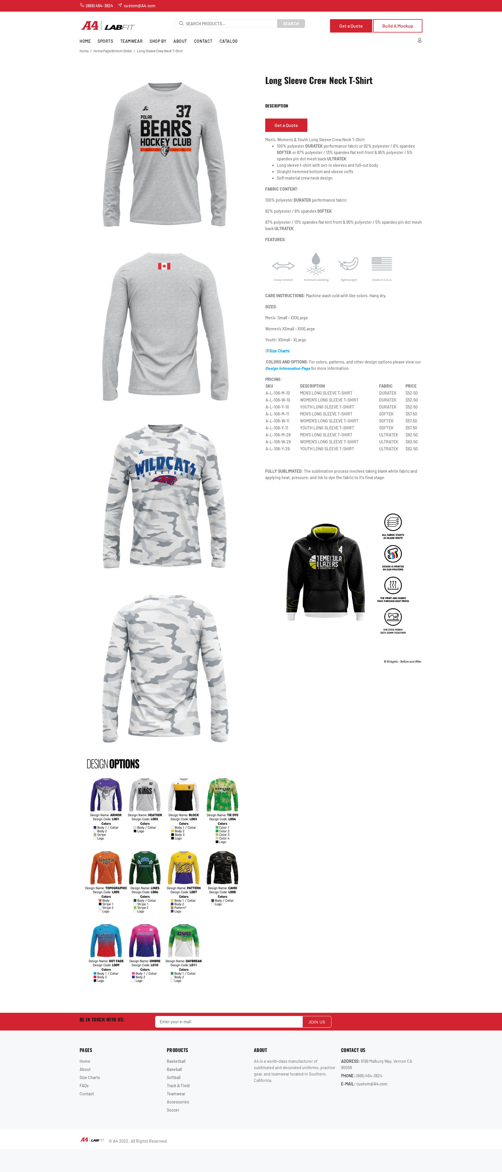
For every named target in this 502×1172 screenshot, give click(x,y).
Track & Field (178, 1085)
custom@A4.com (372, 1083)
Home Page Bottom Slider (113, 51)
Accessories (178, 1101)
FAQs (84, 1085)
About (85, 1069)
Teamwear (176, 1093)
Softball (173, 1077)
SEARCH (291, 23)
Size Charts (90, 1077)
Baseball (174, 1069)
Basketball (176, 1061)
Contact (87, 1093)
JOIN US (317, 1022)
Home (84, 51)
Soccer (173, 1110)
